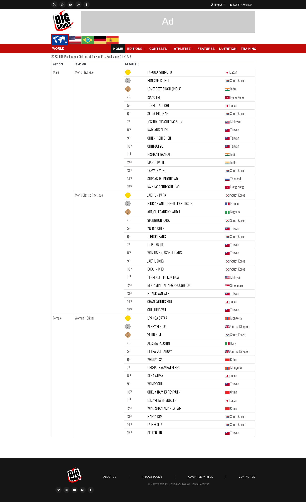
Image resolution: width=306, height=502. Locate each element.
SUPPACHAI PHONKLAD (162, 178)
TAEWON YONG (156, 170)
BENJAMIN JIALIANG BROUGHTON (169, 285)
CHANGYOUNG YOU (159, 301)
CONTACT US (247, 476)
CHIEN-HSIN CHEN (159, 138)
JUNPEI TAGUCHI (158, 105)
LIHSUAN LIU (155, 244)
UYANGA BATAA (157, 318)
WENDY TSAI (155, 359)
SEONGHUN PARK (158, 220)
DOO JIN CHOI (156, 269)
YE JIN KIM (154, 334)
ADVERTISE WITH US (200, 476)
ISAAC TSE (154, 97)
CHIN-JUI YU (155, 146)
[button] (228, 4)
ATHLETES (182, 48)
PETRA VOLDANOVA (159, 351)
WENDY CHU (155, 383)
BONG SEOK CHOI (158, 80)
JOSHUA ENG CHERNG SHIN (164, 121)
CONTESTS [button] (158, 48)
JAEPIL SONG (155, 261)
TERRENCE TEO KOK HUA (163, 277)
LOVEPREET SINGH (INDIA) (164, 89)
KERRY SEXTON (157, 326)
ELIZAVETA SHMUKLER (161, 400)
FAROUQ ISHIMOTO (159, 72)
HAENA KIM (154, 416)
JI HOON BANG (156, 236)
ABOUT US (109, 476)
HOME (118, 48)
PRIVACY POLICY (152, 476)
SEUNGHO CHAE (157, 113)
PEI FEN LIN (154, 432)
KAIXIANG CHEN (157, 129)
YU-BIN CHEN (156, 228)
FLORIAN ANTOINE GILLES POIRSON (169, 203)
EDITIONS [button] (134, 48)
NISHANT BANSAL (159, 154)
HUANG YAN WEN (158, 293)
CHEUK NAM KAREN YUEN (163, 392)
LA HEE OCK (154, 424)
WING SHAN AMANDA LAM (164, 408)
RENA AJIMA (155, 375)
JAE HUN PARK (156, 195)
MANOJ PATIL (156, 162)
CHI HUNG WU (156, 309)
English (218, 4)
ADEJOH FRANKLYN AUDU (163, 211)
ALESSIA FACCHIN (158, 343)
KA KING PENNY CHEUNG (163, 186)
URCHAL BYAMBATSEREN (163, 367)
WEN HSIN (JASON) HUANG (164, 252)
